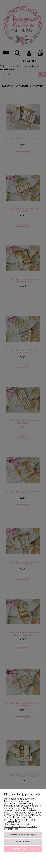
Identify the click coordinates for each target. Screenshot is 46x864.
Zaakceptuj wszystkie (23, 849)
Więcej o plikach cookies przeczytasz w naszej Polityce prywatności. (20, 826)
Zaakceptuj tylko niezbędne (23, 835)
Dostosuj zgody (23, 842)
